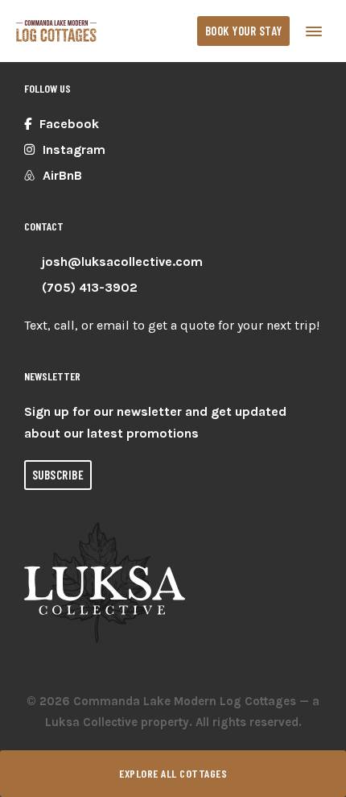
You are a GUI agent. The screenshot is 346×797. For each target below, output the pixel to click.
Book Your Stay (243, 30)
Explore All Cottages (173, 773)
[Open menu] (314, 31)
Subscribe (58, 474)
